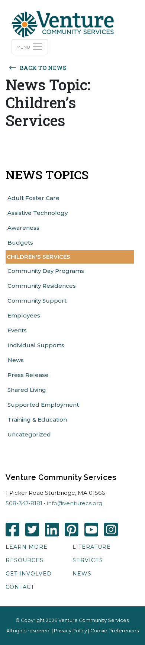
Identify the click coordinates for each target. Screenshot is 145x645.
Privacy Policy (70, 630)
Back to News (43, 67)
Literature (91, 547)
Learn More (27, 547)
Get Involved (29, 573)
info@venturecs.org (74, 503)
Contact (20, 587)
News (81, 573)
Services (87, 560)
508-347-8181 (24, 503)
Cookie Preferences (114, 630)
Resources (25, 560)
